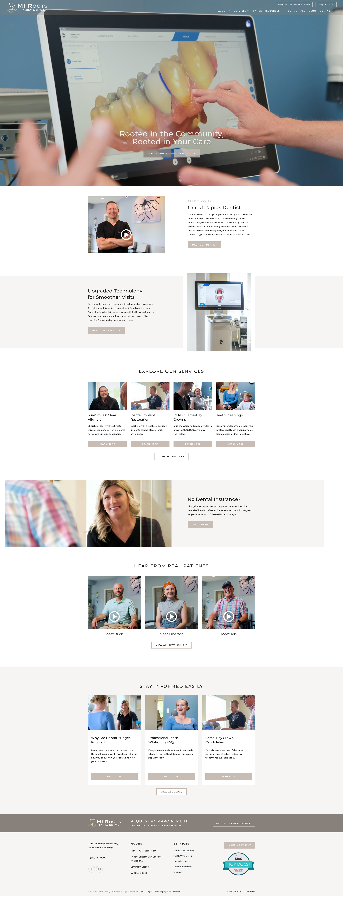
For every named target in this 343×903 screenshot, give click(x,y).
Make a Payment (239, 845)
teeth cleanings (229, 218)
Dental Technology (106, 330)
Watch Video (157, 153)
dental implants (240, 226)
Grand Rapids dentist (99, 312)
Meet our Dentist (204, 245)
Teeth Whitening (183, 856)
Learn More (107, 444)
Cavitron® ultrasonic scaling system (107, 316)
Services (240, 11)
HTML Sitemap (234, 891)
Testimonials (296, 11)
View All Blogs (171, 791)
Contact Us (187, 153)
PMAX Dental (173, 891)
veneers (225, 226)
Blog (312, 11)
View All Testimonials (171, 645)
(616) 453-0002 (326, 4)
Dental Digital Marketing (151, 891)
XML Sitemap (249, 891)
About (222, 11)
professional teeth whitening (204, 226)
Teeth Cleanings (229, 415)
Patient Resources (266, 11)
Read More (114, 776)
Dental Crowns (182, 861)
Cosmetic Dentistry (184, 850)
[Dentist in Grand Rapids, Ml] (26, 8)
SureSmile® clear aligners (207, 230)
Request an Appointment (294, 4)
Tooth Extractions (183, 866)
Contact (326, 11)
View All (178, 872)
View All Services (171, 456)
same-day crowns (111, 320)
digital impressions (139, 312)
